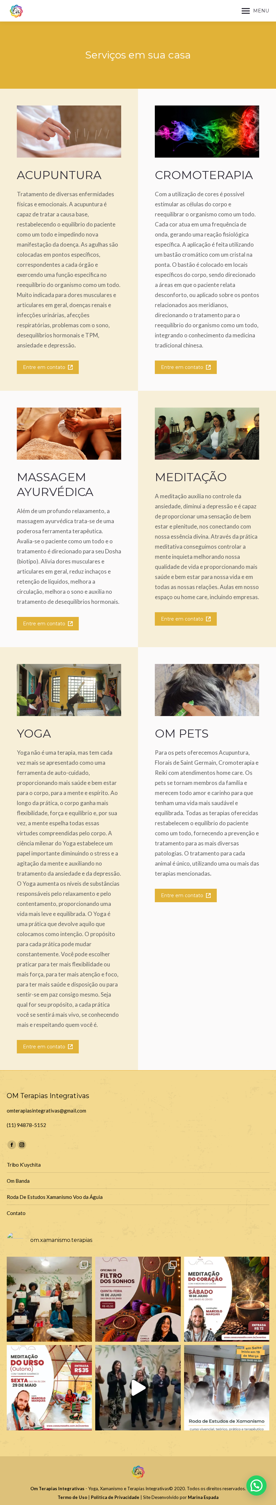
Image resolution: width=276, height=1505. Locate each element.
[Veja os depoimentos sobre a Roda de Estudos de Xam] (137, 1387)
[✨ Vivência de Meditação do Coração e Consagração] (226, 1299)
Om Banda (18, 1181)
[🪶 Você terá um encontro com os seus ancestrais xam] (226, 1387)
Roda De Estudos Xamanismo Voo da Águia (55, 1197)
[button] (256, 1485)
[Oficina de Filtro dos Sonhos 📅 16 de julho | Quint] (137, 1299)
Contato (16, 1213)
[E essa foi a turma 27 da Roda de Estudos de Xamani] (49, 1299)
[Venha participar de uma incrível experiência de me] (49, 1387)
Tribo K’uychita (24, 1165)
